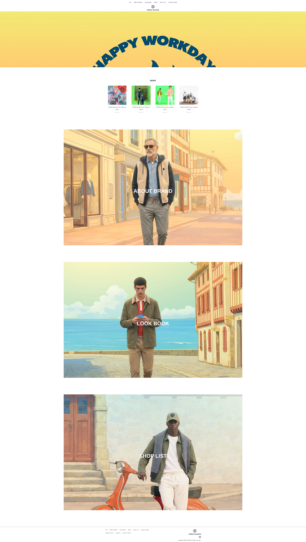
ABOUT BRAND (138, 2)
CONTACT (117, 533)
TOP (130, 2)
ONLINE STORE (173, 2)
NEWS (155, 2)
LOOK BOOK (148, 2)
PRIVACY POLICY (127, 533)
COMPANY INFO (109, 533)
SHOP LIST (163, 2)
